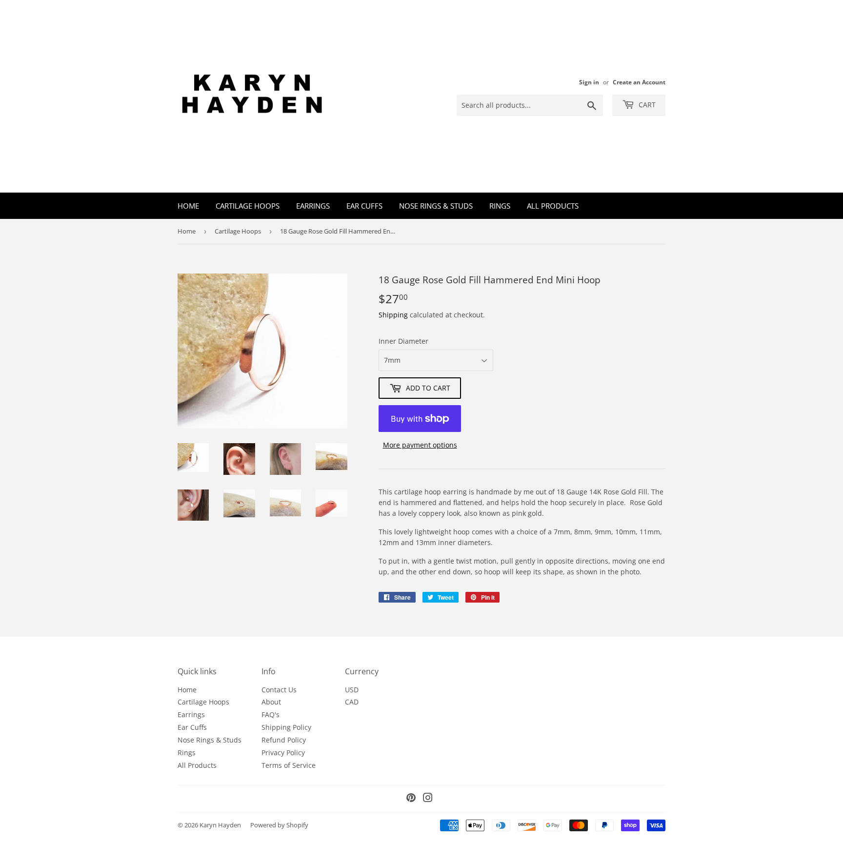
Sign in (589, 82)
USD (352, 689)
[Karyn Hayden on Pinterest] (411, 798)
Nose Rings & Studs (436, 206)
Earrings (313, 206)
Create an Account (639, 82)
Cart (646, 104)
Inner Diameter (403, 341)
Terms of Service (288, 765)
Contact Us (279, 689)
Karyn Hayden (220, 825)
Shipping (393, 314)
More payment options (420, 445)
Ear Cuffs (364, 206)
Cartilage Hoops (248, 206)
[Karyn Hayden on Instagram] (428, 798)
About (271, 701)
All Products (553, 206)
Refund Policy (283, 739)
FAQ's (270, 714)
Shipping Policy (286, 727)
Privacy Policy (283, 752)
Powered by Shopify (279, 825)
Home (188, 206)
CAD (352, 701)
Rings (499, 206)
